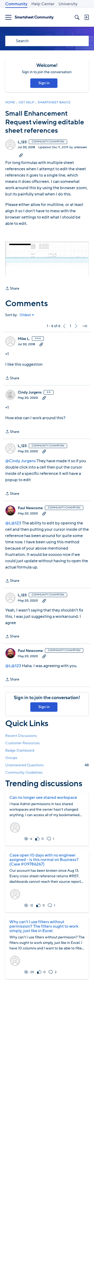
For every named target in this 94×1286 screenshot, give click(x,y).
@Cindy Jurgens (20, 461)
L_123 (22, 142)
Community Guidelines (24, 772)
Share (12, 288)
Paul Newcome (30, 508)
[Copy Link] (21, 155)
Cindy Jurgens (30, 392)
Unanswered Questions (47, 765)
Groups (11, 757)
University (68, 4)
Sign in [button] (44, 83)
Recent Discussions (21, 735)
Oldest (25, 315)
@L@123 (13, 523)
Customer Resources (22, 743)
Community (16, 4)
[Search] (77, 17)
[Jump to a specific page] (84, 326)
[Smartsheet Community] (34, 17)
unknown (80, 147)
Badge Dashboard (19, 750)
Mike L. (24, 339)
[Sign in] (86, 17)
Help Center (43, 4)
